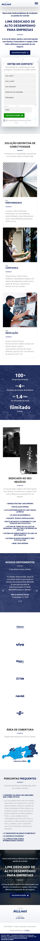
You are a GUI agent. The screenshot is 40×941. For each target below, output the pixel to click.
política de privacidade (20, 938)
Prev (3, 590)
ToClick (27, 930)
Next (37, 590)
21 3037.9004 (20, 918)
